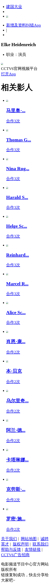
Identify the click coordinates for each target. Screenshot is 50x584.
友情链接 (33, 549)
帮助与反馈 (11, 549)
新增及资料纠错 (23, 25)
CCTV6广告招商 (15, 555)
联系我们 (40, 544)
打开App (8, 74)
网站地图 (29, 538)
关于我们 (9, 538)
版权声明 (21, 544)
